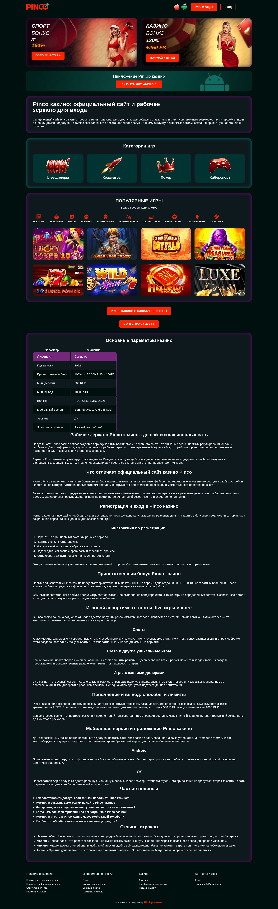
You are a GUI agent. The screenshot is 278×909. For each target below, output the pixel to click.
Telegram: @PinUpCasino (208, 884)
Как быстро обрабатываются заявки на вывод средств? (76, 821)
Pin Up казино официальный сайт (139, 311)
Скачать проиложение (94, 884)
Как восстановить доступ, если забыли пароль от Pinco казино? (82, 798)
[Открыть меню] (245, 7)
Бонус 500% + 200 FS (139, 323)
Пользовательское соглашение (42, 880)
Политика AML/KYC (36, 891)
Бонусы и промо (91, 888)
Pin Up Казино (153, 902)
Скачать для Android (139, 84)
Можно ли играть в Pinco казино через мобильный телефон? (80, 816)
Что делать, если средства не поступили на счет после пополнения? (85, 807)
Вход (228, 7)
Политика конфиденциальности (43, 884)
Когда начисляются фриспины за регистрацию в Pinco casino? (81, 812)
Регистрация (204, 7)
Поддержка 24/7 (147, 888)
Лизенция (144, 880)
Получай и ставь (48, 55)
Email (198, 880)
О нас (86, 880)
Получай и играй (162, 57)
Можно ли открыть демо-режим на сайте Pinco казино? (75, 802)
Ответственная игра (36, 888)
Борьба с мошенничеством (153, 884)
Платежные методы (93, 891)
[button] (272, 895)
